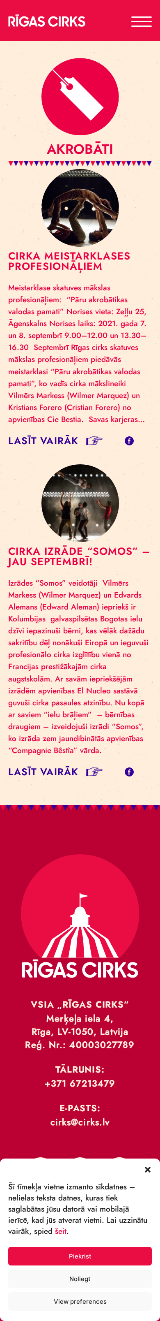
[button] (148, 1169)
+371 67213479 (80, 1083)
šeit (60, 1231)
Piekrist (80, 1256)
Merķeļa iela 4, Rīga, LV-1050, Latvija (80, 1025)
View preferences (80, 1301)
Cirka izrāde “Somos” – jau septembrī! (79, 556)
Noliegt (80, 1279)
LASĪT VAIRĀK (43, 440)
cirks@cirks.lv (80, 1122)
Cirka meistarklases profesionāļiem (69, 260)
